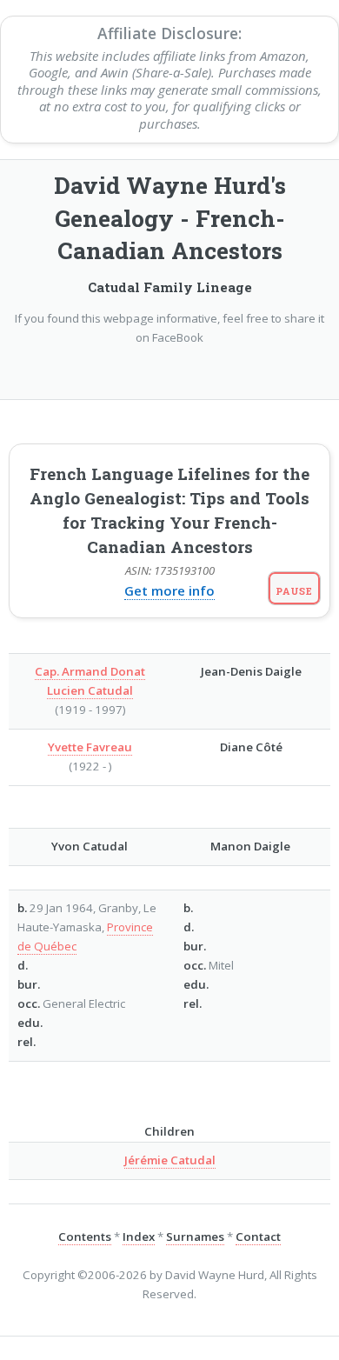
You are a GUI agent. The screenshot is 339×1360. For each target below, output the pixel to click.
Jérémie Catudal (170, 1160)
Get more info (169, 590)
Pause (294, 590)
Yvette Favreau (90, 747)
